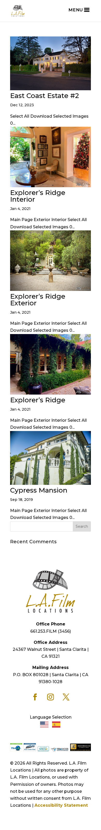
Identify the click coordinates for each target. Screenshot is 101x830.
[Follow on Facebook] (35, 697)
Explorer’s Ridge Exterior (37, 299)
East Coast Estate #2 (44, 96)
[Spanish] (56, 724)
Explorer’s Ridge (37, 400)
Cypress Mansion (38, 490)
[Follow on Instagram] (50, 697)
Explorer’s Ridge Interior (37, 195)
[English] (44, 724)
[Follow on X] (66, 697)
